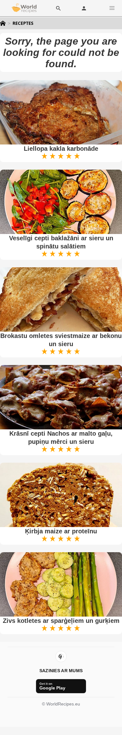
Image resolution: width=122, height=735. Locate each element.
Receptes (23, 23)
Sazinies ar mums (61, 670)
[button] (112, 8)
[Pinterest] (61, 656)
